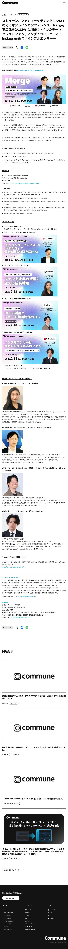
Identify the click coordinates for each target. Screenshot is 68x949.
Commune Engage (7, 918)
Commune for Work (8, 912)
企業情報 (27, 912)
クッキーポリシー (29, 926)
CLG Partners (6, 926)
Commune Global (7, 929)
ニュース (27, 915)
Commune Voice (7, 915)
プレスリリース (23, 15)
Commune (5, 909)
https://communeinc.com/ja (20, 617)
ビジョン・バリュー (29, 909)
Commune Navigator (8, 921)
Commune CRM (7, 923)
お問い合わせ (28, 921)
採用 (26, 918)
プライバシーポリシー (30, 923)
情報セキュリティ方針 (30, 929)
